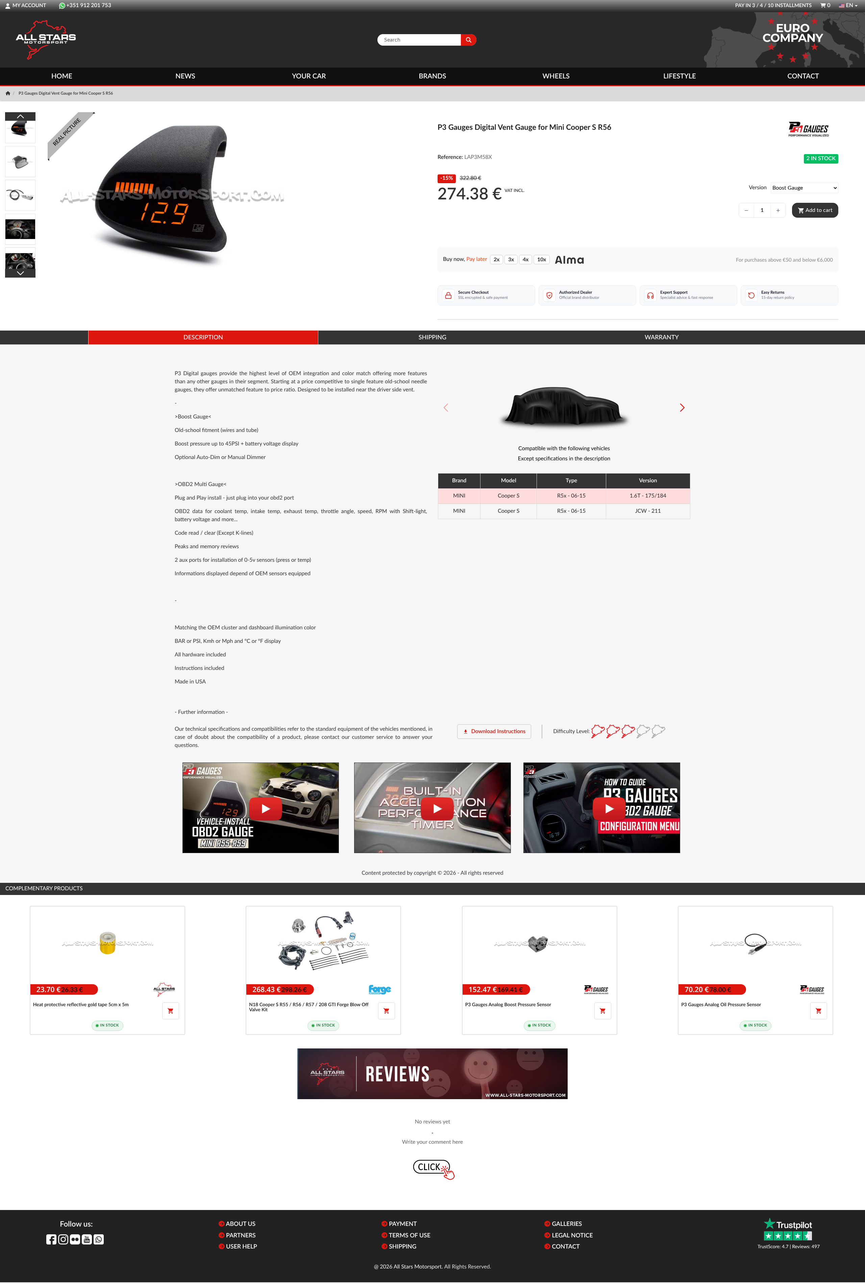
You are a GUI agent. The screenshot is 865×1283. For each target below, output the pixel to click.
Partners (240, 1236)
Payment (402, 1224)
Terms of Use (409, 1236)
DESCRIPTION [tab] (203, 338)
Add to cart (815, 210)
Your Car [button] (309, 76)
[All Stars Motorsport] (45, 40)
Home (61, 76)
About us (240, 1224)
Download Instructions (494, 731)
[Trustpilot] (788, 1229)
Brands (432, 76)
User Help (241, 1247)
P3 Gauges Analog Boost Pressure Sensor (508, 1004)
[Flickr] (75, 1239)
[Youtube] (87, 1239)
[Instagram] (63, 1239)
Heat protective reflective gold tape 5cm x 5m (81, 1004)
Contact (803, 76)
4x (525, 259)
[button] (682, 407)
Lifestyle (679, 76)
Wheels (556, 76)
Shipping (402, 1247)
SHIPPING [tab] (432, 338)
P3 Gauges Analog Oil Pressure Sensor (721, 1004)
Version (758, 188)
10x (541, 259)
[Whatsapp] (99, 1239)
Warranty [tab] (662, 338)
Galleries (566, 1224)
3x (511, 259)
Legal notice (571, 1236)
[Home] (8, 94)
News (185, 76)
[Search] (468, 40)
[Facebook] (51, 1239)
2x (496, 259)
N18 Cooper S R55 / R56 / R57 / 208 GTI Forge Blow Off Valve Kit (308, 1007)
